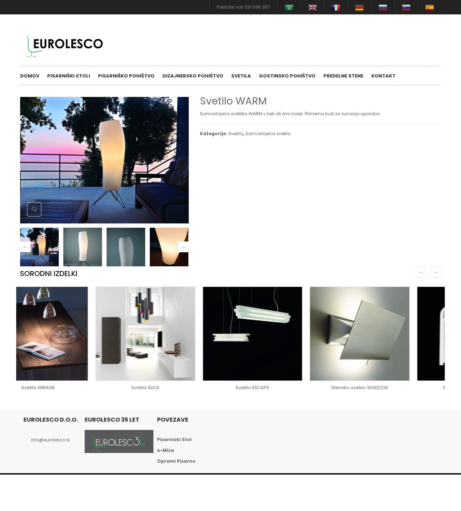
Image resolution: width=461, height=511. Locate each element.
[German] (359, 7)
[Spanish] (429, 7)
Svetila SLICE (70, 387)
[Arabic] (289, 7)
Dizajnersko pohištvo (192, 75)
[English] (312, 7)
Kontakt (383, 75)
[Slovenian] (406, 7)
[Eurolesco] (68, 45)
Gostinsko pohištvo (287, 75)
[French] (336, 7)
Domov (29, 75)
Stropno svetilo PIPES (391, 387)
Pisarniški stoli (68, 75)
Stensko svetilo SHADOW (284, 387)
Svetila (241, 75)
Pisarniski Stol (174, 439)
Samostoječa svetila (268, 133)
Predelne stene (343, 75)
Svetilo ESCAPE (177, 387)
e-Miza (165, 450)
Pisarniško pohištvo (126, 75)
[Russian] (383, 7)
